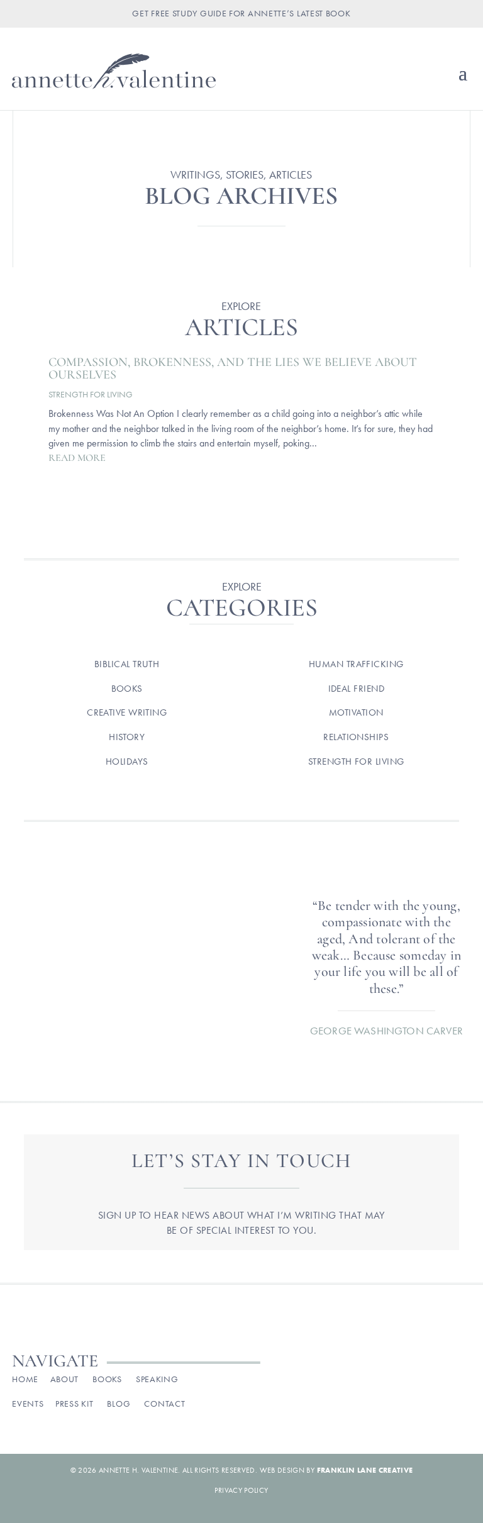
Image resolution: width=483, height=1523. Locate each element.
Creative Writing (127, 712)
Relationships (356, 737)
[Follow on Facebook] (354, 1382)
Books (127, 688)
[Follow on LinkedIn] (460, 1382)
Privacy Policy (241, 1490)
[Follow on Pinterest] (434, 1382)
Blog (118, 1403)
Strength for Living (90, 394)
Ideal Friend (356, 688)
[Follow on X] (407, 1382)
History (127, 737)
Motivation (356, 712)
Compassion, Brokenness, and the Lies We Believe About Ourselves (232, 368)
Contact (164, 1403)
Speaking (157, 1379)
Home (25, 1379)
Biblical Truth (126, 664)
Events (27, 1403)
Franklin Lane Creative (365, 1470)
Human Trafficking (356, 664)
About (64, 1379)
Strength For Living (356, 761)
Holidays (127, 761)
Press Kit (74, 1403)
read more (77, 457)
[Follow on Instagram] (381, 1382)
